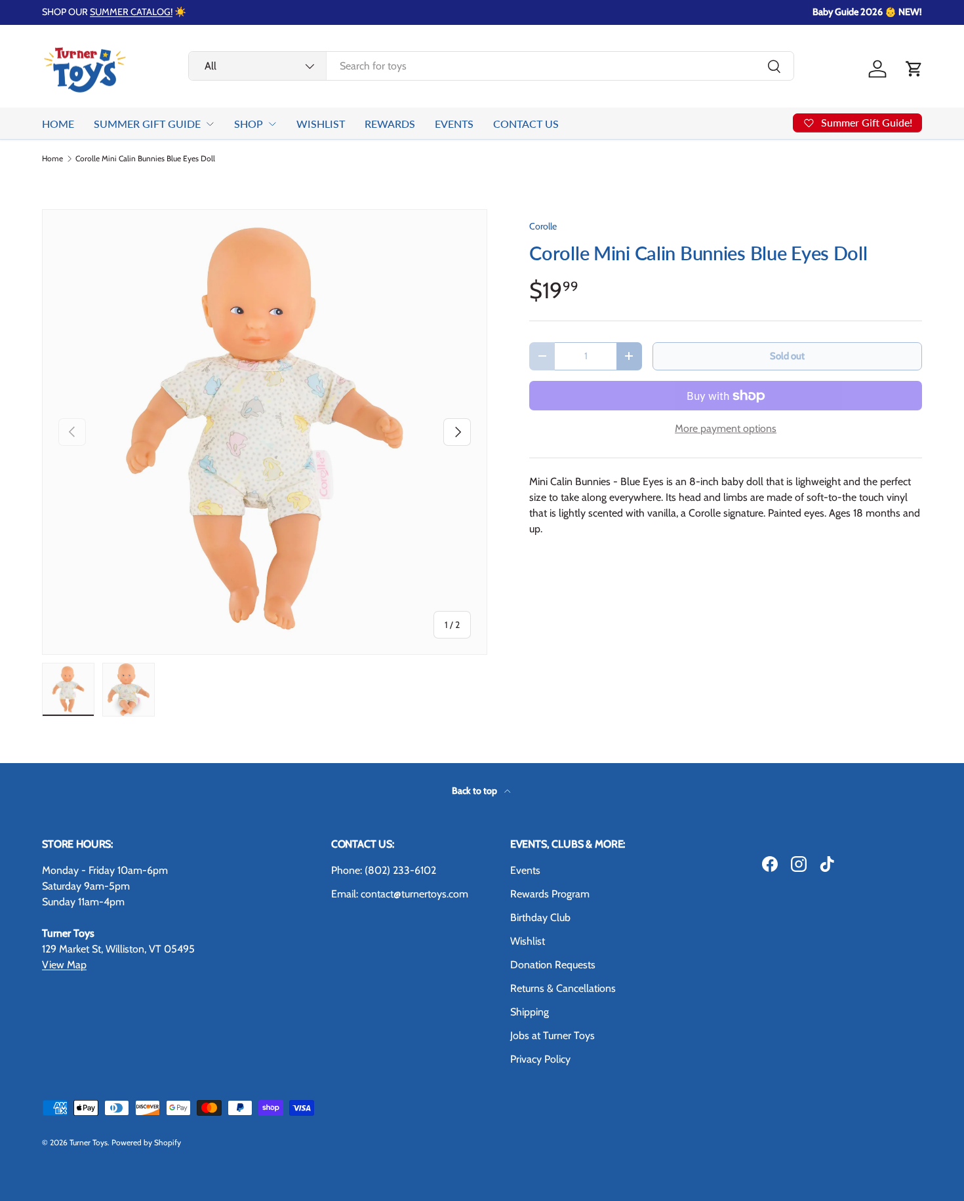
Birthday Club (540, 917)
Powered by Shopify (146, 1142)
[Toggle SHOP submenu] (272, 124)
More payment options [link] (725, 428)
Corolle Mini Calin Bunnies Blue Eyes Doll (145, 159)
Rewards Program (550, 894)
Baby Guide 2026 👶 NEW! (867, 12)
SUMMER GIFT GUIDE (147, 123)
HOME (58, 123)
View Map (64, 964)
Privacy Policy (540, 1059)
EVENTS (454, 123)
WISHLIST (320, 123)
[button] (914, 68)
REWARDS (390, 123)
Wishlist (527, 941)
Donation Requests (552, 964)
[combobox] (491, 66)
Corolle (543, 226)
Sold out (787, 356)
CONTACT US (526, 123)
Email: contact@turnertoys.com (399, 894)
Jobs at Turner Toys (552, 1035)
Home (52, 159)
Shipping (529, 1012)
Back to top (475, 791)
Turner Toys (89, 1142)
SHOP (248, 123)
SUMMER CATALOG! (131, 12)
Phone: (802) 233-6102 (383, 870)
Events (525, 870)
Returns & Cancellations (563, 988)
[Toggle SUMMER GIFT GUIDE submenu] (210, 124)
